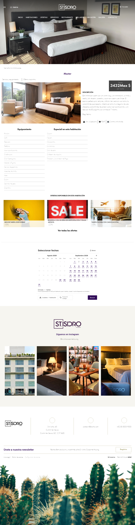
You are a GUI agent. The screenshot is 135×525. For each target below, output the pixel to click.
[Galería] (11, 7)
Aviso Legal (7, 457)
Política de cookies (17, 457)
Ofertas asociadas (29, 79)
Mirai (129, 457)
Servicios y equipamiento (10, 79)
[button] (3, 103)
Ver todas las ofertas (67, 231)
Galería (15, 7)
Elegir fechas (87, 114)
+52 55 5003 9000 (124, 427)
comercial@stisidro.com (90, 427)
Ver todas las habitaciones (12, 68)
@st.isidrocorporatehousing (69, 339)
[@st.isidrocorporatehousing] (58, 339)
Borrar (94, 250)
